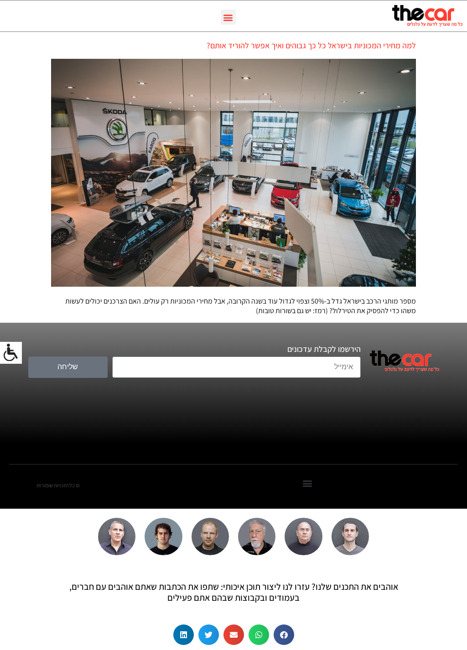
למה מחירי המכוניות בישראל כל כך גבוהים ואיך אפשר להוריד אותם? (311, 45)
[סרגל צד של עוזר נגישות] (11, 353)
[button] (228, 17)
